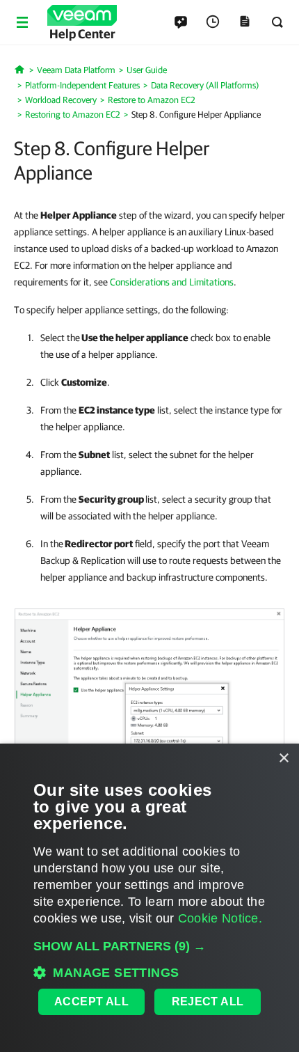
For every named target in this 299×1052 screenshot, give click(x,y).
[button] (149, 946)
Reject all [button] (208, 1001)
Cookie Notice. (220, 918)
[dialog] (149, 898)
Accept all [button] (91, 1001)
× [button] (283, 758)
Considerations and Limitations (172, 282)
